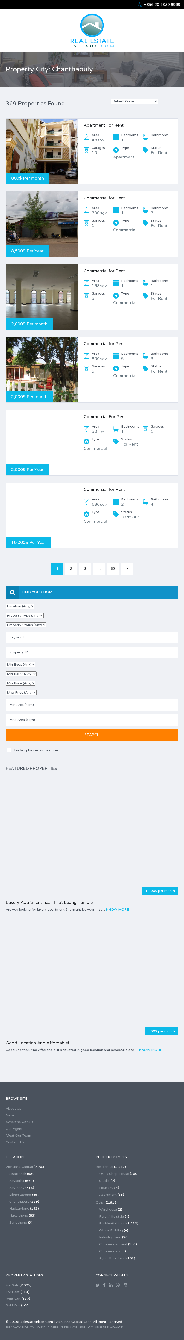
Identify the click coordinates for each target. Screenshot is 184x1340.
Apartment (108, 1195)
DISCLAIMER (47, 1327)
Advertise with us (19, 1122)
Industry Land (110, 1237)
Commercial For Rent (105, 416)
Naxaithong (18, 1215)
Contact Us (15, 1142)
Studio (104, 1181)
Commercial (108, 1251)
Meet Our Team (18, 1135)
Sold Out (13, 1305)
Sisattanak (17, 1174)
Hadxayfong (19, 1209)
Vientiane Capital (19, 1167)
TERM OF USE (73, 1327)
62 (113, 569)
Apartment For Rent (104, 125)
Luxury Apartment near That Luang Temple (49, 902)
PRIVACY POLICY (20, 1327)
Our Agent (14, 1129)
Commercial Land (113, 1244)
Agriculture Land (112, 1258)
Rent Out (13, 1299)
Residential (104, 1167)
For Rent (13, 1292)
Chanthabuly (19, 1202)
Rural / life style (111, 1216)
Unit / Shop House (114, 1174)
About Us (13, 1109)
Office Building (111, 1230)
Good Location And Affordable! (37, 1042)
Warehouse (108, 1209)
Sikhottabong (20, 1195)
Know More (117, 909)
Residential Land (112, 1223)
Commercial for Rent (104, 198)
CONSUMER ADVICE (105, 1327)
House (104, 1188)
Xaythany (16, 1188)
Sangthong (18, 1222)
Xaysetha (16, 1181)
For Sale (12, 1285)
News (10, 1115)
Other (100, 1203)
